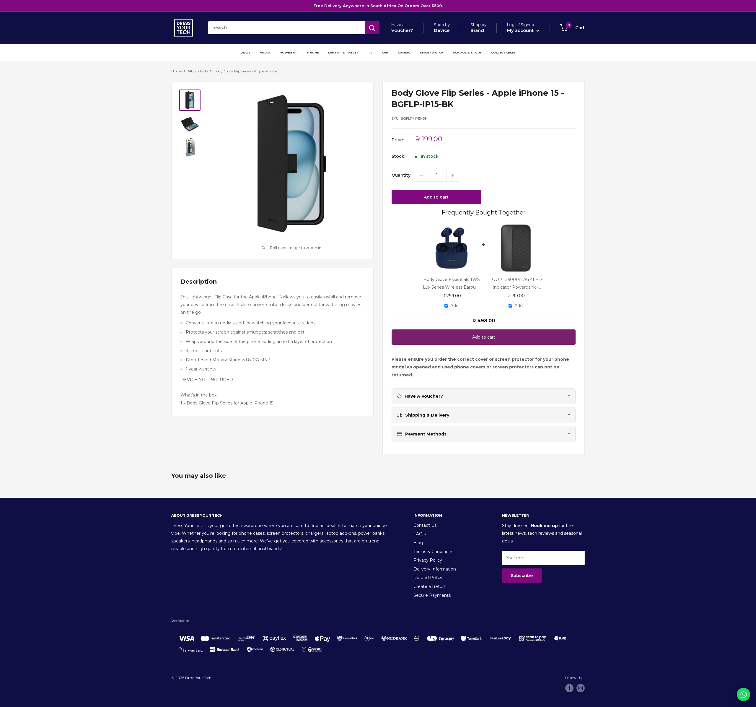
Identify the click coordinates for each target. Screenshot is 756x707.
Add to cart (436, 197)
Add (454, 305)
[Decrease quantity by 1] (421, 175)
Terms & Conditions (433, 551)
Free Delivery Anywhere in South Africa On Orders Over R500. (378, 5)
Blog (418, 542)
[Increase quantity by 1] (453, 175)
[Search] (372, 27)
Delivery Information (434, 569)
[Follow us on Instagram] (580, 688)
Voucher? (402, 30)
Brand (477, 30)
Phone (313, 52)
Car (385, 52)
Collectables (503, 52)
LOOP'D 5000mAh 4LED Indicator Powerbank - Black (515, 283)
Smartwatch (432, 52)
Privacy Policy (427, 560)
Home (176, 71)
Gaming (404, 52)
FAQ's (419, 534)
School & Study (467, 52)
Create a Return (430, 586)
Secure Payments (432, 595)
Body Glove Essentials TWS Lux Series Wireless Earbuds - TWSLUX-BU (451, 283)
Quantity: (401, 175)
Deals (245, 52)
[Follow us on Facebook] (569, 688)
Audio (265, 52)
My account (521, 30)
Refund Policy (427, 577)
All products (198, 71)
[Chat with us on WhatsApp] (743, 694)
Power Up (289, 52)
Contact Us (424, 525)
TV (370, 52)
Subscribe (522, 575)
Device (442, 30)
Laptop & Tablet (343, 52)
